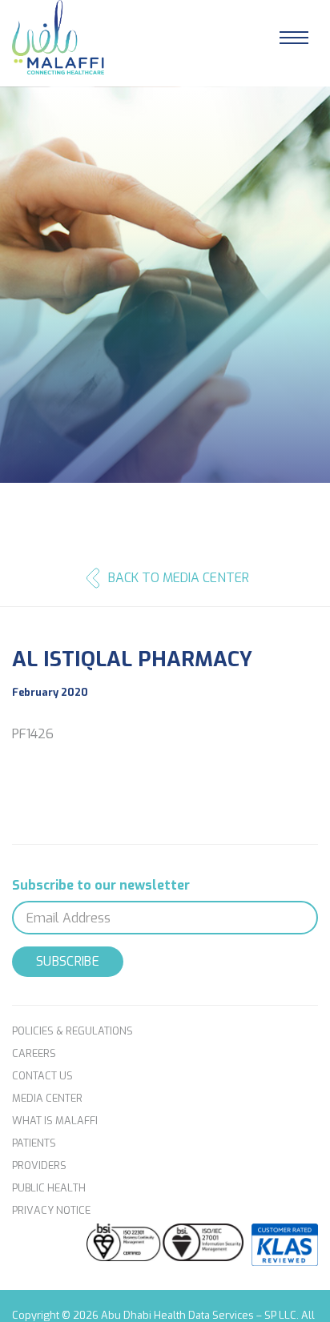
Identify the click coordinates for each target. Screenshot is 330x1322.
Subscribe (67, 961)
